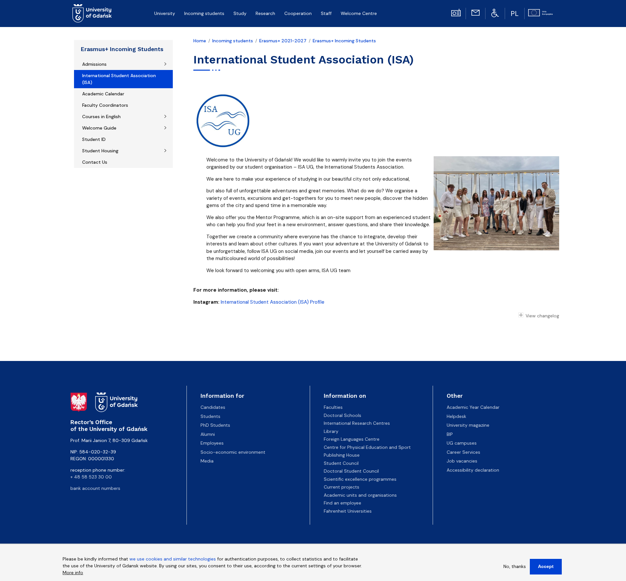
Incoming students (232, 41)
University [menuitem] (164, 13)
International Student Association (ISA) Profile (272, 302)
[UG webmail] (475, 12)
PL (515, 13)
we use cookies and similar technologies (172, 559)
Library (331, 431)
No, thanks (514, 566)
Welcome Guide (99, 128)
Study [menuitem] (239, 13)
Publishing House (342, 455)
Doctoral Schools (342, 415)
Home (199, 41)
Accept (546, 566)
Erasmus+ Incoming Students (122, 49)
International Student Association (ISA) (119, 79)
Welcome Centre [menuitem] (359, 13)
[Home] (94, 13)
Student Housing (100, 151)
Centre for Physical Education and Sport (367, 447)
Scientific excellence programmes (360, 479)
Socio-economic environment (233, 452)
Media (207, 461)
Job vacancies (462, 461)
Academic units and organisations (360, 495)
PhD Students (215, 425)
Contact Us (94, 162)
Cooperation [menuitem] (298, 13)
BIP (450, 434)
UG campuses (462, 443)
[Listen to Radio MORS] (455, 12)
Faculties (333, 407)
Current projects (341, 487)
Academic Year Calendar (473, 407)
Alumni (208, 434)
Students (210, 416)
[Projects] (540, 12)
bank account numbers (95, 488)
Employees (212, 443)
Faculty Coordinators (105, 105)
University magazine (468, 425)
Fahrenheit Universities (348, 511)
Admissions (94, 64)
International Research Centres (357, 423)
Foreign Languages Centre (352, 439)
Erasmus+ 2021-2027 (282, 41)
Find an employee (342, 503)
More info (73, 572)
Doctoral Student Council (351, 471)
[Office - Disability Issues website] (495, 13)
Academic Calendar (103, 94)
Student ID (94, 139)
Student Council (341, 463)
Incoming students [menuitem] (204, 13)
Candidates (213, 407)
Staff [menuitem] (326, 13)
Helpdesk (456, 416)
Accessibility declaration (473, 470)
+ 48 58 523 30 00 (91, 477)
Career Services (463, 452)
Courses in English (101, 116)
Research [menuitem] (265, 13)
